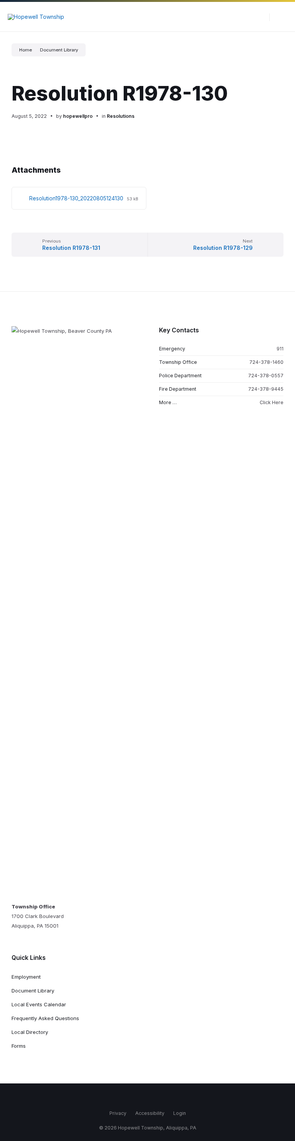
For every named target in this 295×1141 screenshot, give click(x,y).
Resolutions (120, 116)
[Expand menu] (282, 17)
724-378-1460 (266, 362)
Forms (19, 1046)
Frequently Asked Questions (45, 1018)
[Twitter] (153, 1097)
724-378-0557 (265, 375)
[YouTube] (165, 1097)
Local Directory (30, 1032)
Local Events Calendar (39, 1004)
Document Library (59, 50)
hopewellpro (78, 116)
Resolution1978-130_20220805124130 (77, 198)
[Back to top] (277, 1091)
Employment (26, 977)
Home (25, 50)
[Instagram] (142, 1097)
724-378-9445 (265, 389)
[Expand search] (257, 17)
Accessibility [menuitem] (149, 1113)
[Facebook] (130, 1097)
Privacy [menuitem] (117, 1113)
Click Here (271, 402)
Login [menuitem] (179, 1113)
